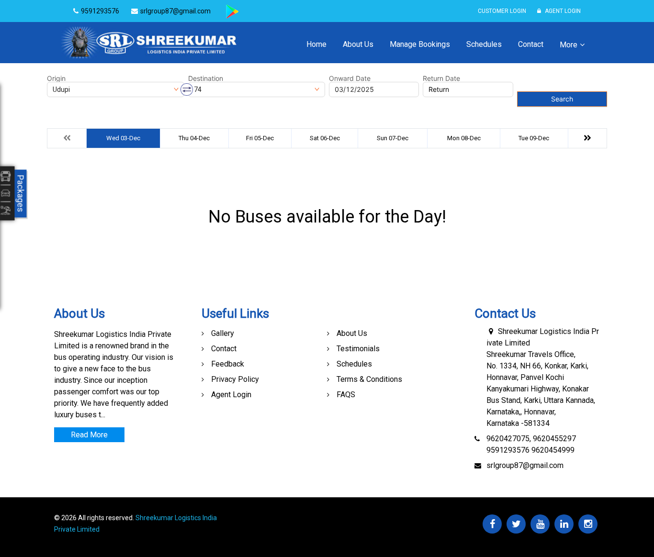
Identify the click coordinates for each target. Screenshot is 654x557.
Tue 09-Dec (534, 138)
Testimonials (358, 348)
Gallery (222, 333)
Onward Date (350, 78)
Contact (530, 44)
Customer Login (502, 11)
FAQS (346, 394)
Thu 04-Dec (194, 138)
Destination (205, 78)
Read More (89, 434)
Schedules (484, 44)
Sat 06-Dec (325, 138)
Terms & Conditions (369, 379)
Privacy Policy (235, 379)
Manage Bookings (420, 44)
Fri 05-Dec (260, 138)
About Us (358, 44)
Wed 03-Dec (123, 138)
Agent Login (562, 11)
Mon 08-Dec (464, 138)
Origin (56, 78)
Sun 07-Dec (392, 138)
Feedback (227, 363)
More (568, 44)
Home (316, 44)
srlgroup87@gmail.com (525, 465)
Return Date (441, 78)
